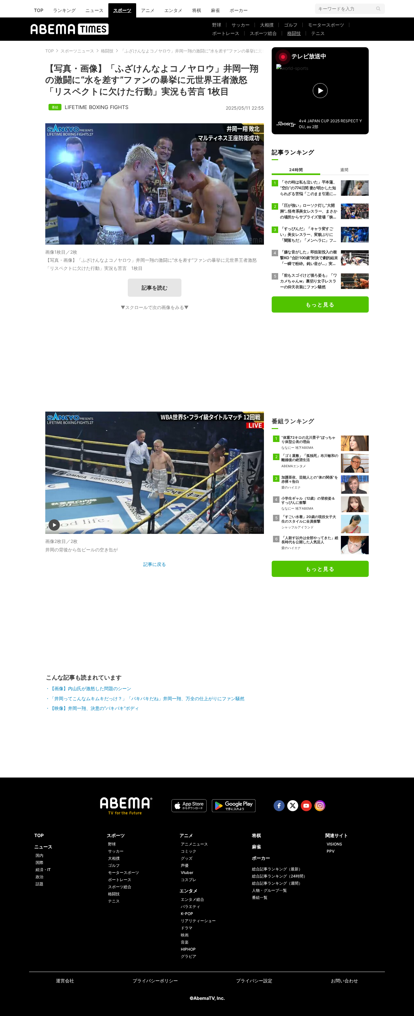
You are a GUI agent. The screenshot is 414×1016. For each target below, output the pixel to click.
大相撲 (267, 25)
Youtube (306, 805)
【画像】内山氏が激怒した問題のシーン (90, 688)
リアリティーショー (198, 920)
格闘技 (294, 33)
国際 (39, 862)
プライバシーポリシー (155, 980)
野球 (216, 25)
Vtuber (187, 872)
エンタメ (173, 10)
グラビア (188, 956)
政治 (39, 876)
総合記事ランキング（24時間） (279, 876)
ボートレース (225, 33)
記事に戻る (154, 564)
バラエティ (190, 906)
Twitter (292, 805)
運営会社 (65, 980)
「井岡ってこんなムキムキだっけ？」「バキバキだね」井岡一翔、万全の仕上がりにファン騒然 (147, 698)
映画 (185, 935)
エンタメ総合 (192, 899)
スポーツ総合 (263, 33)
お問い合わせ (344, 980)
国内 (39, 855)
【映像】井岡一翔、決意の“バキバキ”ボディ (94, 708)
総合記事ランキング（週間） (277, 883)
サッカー (241, 25)
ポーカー (239, 10)
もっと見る (320, 304)
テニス (318, 33)
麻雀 (215, 10)
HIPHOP (188, 949)
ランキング (64, 10)
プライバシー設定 (254, 980)
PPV (330, 851)
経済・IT (43, 869)
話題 (39, 883)
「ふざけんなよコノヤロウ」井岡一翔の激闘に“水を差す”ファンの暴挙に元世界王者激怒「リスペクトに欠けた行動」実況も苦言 (241, 50)
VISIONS (334, 844)
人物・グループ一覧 (269, 890)
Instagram (319, 805)
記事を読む (155, 287)
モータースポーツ (326, 25)
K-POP (187, 913)
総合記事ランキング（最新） (277, 869)
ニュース (94, 10)
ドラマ (186, 927)
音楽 (185, 942)
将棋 (196, 10)
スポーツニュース (77, 50)
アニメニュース (194, 844)
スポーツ (122, 10)
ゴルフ (291, 25)
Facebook (279, 805)
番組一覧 (259, 897)
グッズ (186, 858)
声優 (185, 865)
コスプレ (188, 879)
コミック (188, 851)
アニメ (148, 10)
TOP (38, 10)
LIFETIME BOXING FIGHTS (96, 107)
